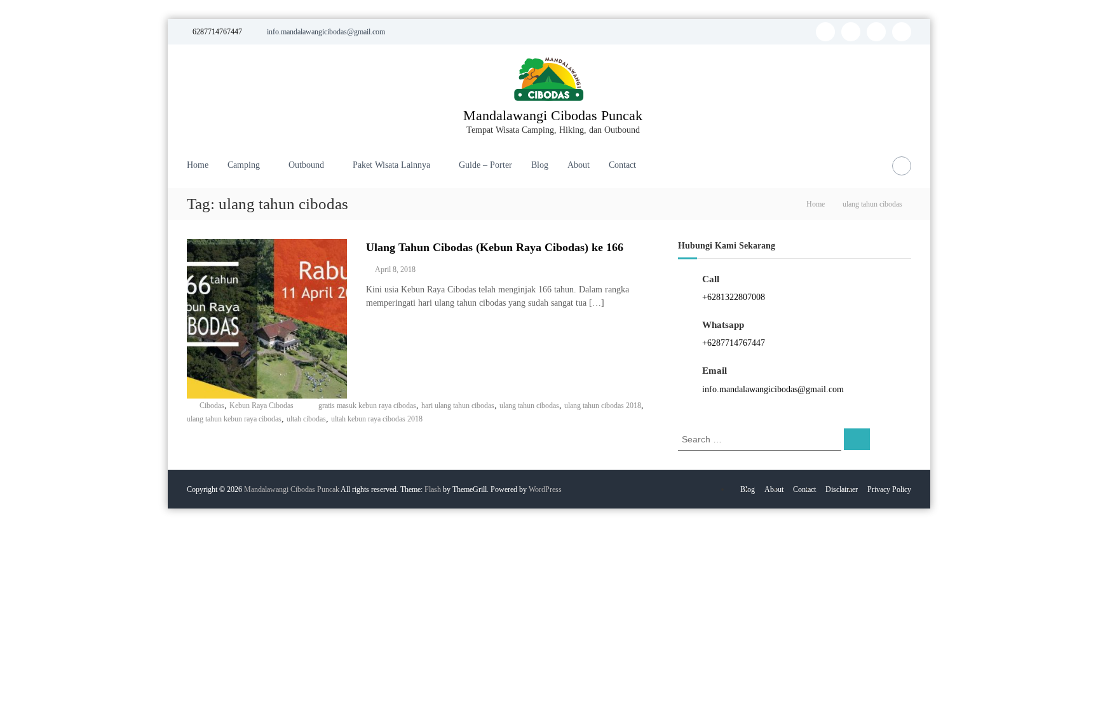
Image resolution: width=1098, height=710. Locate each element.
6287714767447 (217, 31)
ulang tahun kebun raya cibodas (234, 418)
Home (197, 165)
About (578, 165)
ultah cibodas (306, 418)
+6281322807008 (733, 297)
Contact (622, 165)
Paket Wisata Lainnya (391, 165)
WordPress (545, 489)
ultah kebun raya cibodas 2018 (377, 418)
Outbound (306, 165)
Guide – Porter (485, 165)
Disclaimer (841, 489)
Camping (243, 165)
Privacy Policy (889, 489)
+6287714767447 (733, 343)
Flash (432, 489)
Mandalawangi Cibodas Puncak (552, 115)
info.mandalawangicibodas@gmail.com (773, 389)
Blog (539, 165)
